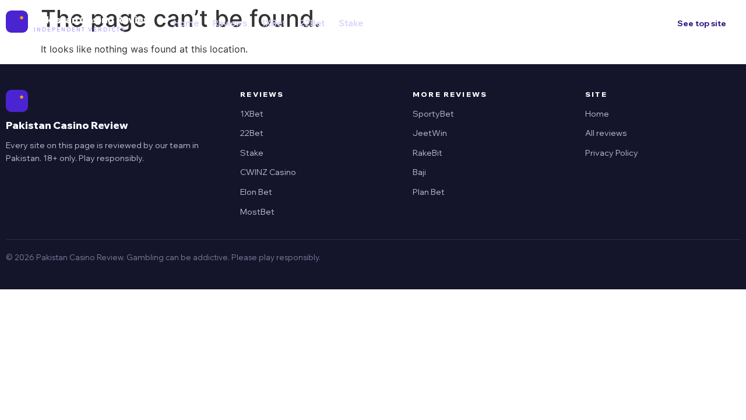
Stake (351, 23)
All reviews (606, 133)
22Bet (312, 23)
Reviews (230, 23)
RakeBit (427, 153)
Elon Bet (256, 192)
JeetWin (430, 133)
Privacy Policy (611, 153)
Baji (419, 172)
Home (186, 23)
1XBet (273, 23)
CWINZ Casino (268, 172)
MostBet (257, 211)
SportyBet (433, 113)
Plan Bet (429, 192)
